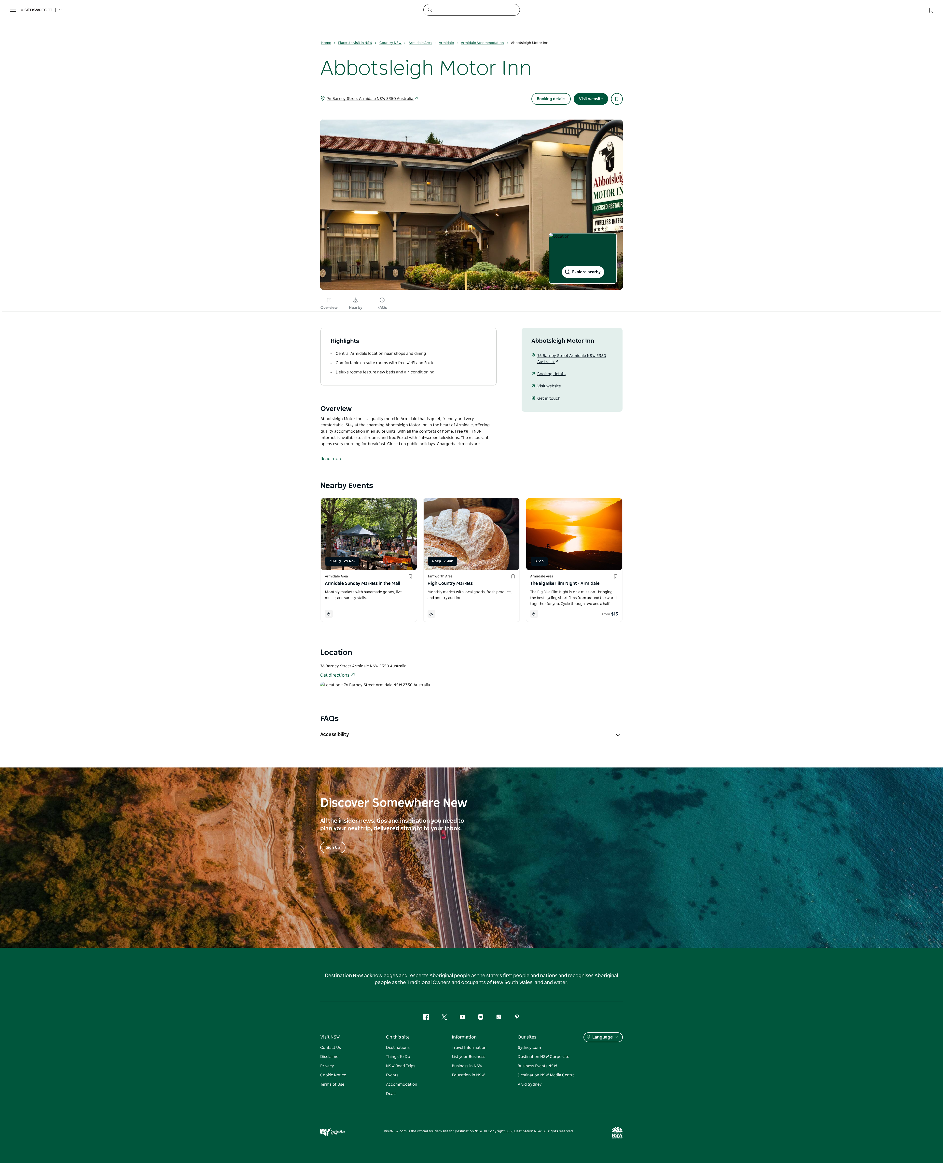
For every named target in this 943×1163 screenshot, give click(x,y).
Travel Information (469, 1048)
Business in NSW (467, 1066)
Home (326, 43)
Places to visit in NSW (355, 43)
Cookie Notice (333, 1075)
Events (392, 1075)
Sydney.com (529, 1048)
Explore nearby (586, 272)
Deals (391, 1094)
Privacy (327, 1066)
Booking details (551, 99)
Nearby (355, 308)
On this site (398, 1037)
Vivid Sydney (530, 1084)
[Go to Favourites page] (930, 9)
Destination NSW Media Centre (546, 1075)
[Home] (36, 10)
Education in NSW (468, 1075)
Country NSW (390, 43)
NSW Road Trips (400, 1066)
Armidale (446, 43)
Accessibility (334, 734)
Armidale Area (420, 43)
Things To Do (398, 1057)
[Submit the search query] (429, 9)
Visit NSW (330, 1037)
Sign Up (333, 847)
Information (464, 1037)
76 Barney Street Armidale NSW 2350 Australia (370, 99)
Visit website (591, 99)
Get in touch (548, 398)
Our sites (527, 1037)
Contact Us (330, 1048)
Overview (329, 308)
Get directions (334, 675)
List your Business (468, 1057)
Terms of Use (332, 1084)
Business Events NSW (537, 1066)
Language (602, 1037)
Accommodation (401, 1084)
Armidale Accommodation (482, 43)
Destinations (398, 1048)
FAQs (382, 308)
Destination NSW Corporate (543, 1057)
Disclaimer (330, 1057)
